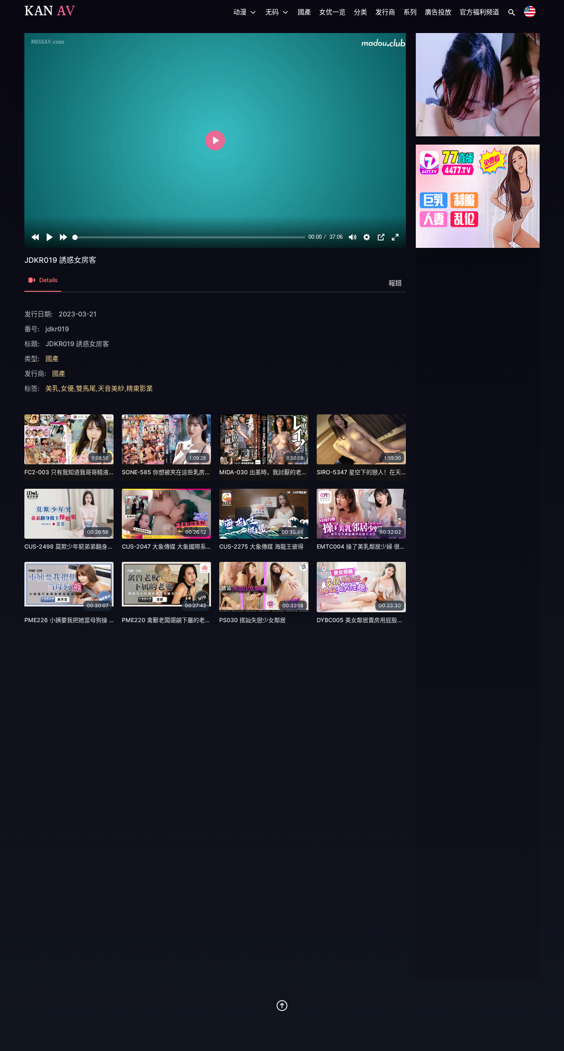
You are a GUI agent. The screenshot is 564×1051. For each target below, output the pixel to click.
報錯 (395, 283)
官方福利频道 (479, 12)
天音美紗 (111, 388)
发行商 (385, 12)
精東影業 (139, 388)
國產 (304, 12)
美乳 (52, 388)
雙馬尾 (86, 388)
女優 (67, 388)
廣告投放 (438, 12)
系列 (410, 12)
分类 (360, 12)
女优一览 (332, 12)
